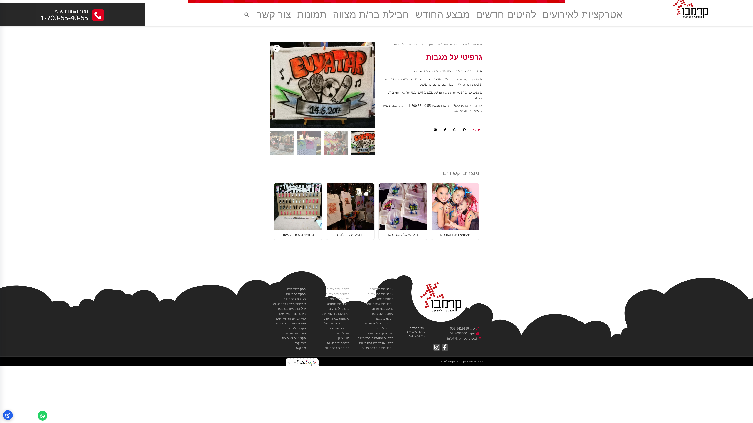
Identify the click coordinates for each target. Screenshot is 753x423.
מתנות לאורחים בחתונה (291, 323)
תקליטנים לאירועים (294, 338)
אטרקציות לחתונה (338, 304)
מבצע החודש (442, 14)
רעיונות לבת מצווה (338, 299)
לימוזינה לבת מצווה (381, 313)
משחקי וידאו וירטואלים (335, 323)
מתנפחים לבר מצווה (336, 348)
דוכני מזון (343, 338)
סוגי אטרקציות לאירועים (291, 318)
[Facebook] (445, 347)
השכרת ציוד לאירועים (292, 313)
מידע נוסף (455, 184)
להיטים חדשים (506, 14)
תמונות (311, 14)
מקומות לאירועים (295, 328)
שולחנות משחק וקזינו (336, 318)
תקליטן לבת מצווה (338, 289)
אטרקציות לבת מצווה (454, 44)
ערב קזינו (300, 343)
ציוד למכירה (342, 333)
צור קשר (274, 14)
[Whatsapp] (42, 416)
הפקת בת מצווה (383, 318)
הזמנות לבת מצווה (382, 328)
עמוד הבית (476, 44)
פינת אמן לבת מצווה (428, 44)
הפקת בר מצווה (296, 294)
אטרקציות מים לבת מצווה (377, 348)
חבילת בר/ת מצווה (371, 14)
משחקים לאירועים (294, 333)
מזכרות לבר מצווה (338, 343)
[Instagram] (436, 347)
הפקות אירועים (296, 289)
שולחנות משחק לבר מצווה (289, 304)
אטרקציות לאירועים (582, 14)
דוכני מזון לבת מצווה (380, 333)
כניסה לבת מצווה (382, 308)
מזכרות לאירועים (339, 308)
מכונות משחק (384, 299)
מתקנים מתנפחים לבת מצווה (375, 338)
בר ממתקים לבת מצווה (379, 323)
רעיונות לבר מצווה (294, 299)
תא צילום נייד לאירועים (335, 313)
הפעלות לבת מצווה (337, 294)
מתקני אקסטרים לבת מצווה (376, 343)
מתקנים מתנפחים (338, 328)
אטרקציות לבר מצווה (380, 294)
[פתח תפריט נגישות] (8, 415)
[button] (246, 15)
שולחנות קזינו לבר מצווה (291, 308)
